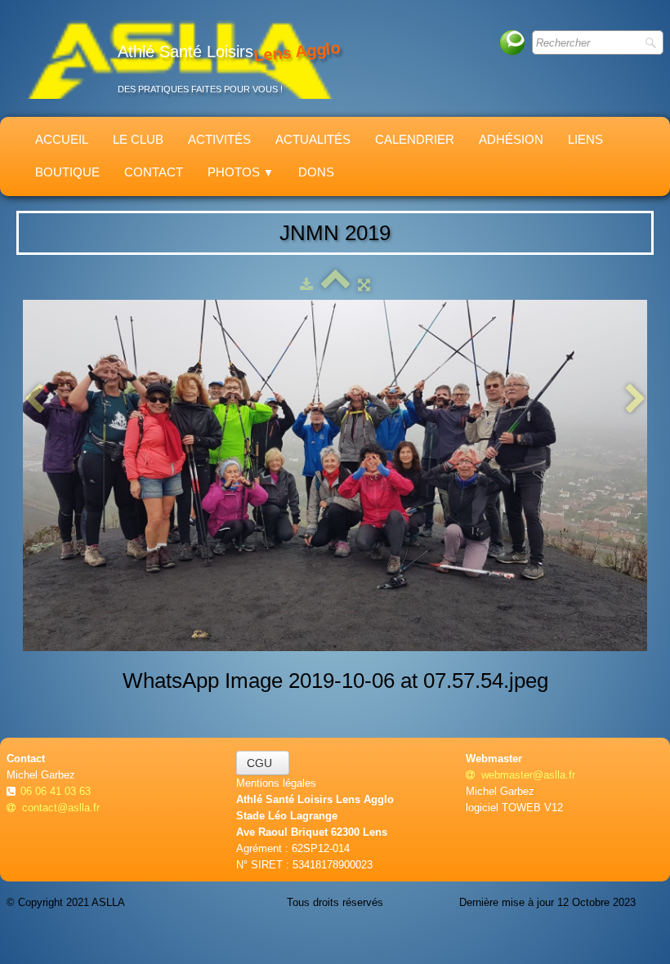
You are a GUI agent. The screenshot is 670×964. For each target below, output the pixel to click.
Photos (241, 172)
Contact (153, 172)
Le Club (138, 139)
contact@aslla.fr (61, 807)
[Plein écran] (364, 285)
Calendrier (414, 139)
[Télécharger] (306, 285)
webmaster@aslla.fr (528, 775)
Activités (219, 139)
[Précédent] (34, 400)
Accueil (61, 139)
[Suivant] (635, 400)
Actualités (313, 139)
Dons (316, 172)
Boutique (67, 172)
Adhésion (511, 139)
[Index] (335, 285)
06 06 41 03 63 (57, 791)
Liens (585, 139)
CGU (263, 763)
